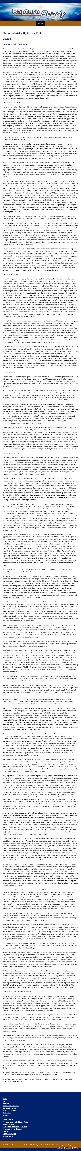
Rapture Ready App (9, 1134)
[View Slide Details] (40, 12)
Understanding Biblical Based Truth (15, 1122)
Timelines (6, 1103)
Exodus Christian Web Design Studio (57, 1145)
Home (5, 1099)
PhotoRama (7, 1113)
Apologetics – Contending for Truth (15, 1127)
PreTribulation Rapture (11, 1106)
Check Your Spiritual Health (12, 1129)
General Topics (8, 1136)
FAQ (4, 1101)
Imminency (6, 1131)
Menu (40, 23)
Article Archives (8, 1120)
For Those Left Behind (10, 1110)
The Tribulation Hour (10, 1108)
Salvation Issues (8, 1124)
